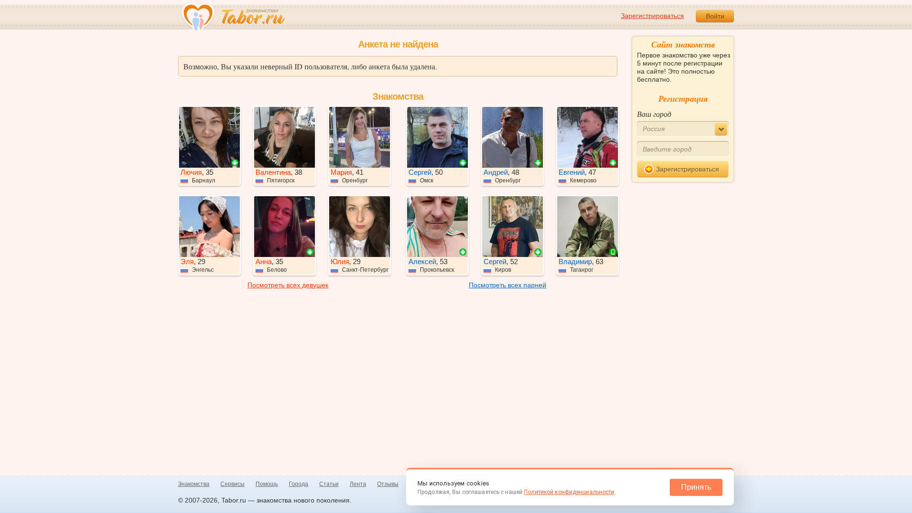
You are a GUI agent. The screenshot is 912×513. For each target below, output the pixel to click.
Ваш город (654, 114)
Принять (696, 487)
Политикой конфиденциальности (569, 492)
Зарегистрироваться (652, 15)
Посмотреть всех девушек (287, 285)
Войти (715, 16)
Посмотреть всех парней (507, 285)
